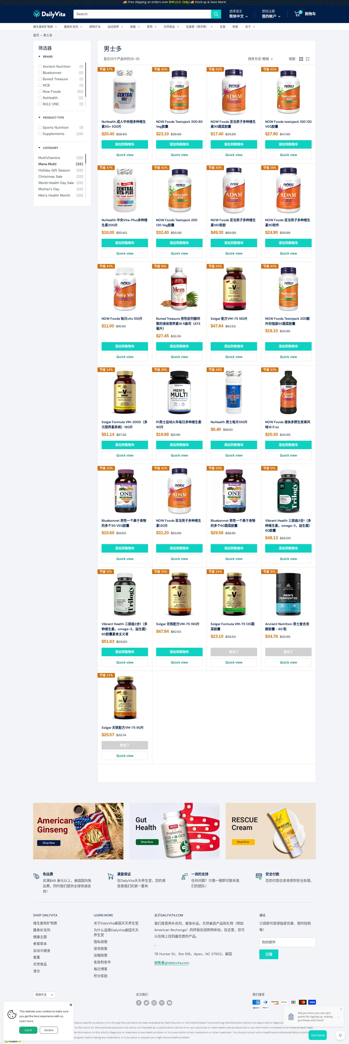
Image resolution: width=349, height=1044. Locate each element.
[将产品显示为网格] (301, 59)
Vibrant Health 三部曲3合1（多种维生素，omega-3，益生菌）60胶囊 (288, 525)
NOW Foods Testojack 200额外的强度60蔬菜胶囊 (287, 321)
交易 (222, 26)
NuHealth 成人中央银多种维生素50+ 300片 (124, 124)
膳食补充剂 (71, 26)
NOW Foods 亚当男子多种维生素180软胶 (233, 222)
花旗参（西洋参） (197, 26)
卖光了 (234, 652)
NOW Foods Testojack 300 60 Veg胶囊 (179, 124)
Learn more (26, 1021)
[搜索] (216, 14)
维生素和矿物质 (43, 26)
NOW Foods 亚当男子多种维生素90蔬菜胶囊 (233, 124)
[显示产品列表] (308, 59)
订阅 (268, 954)
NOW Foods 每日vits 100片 (122, 318)
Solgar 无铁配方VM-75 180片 (178, 624)
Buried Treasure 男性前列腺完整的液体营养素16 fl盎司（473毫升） (178, 323)
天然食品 (169, 26)
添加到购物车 (125, 144)
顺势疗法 (95, 26)
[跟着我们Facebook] (139, 1003)
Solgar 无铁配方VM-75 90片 (123, 727)
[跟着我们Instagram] (154, 1003)
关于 (248, 26)
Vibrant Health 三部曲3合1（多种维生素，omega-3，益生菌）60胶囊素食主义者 (124, 629)
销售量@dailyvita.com (171, 963)
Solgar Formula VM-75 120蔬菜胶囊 (232, 626)
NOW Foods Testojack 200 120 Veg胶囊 (176, 222)
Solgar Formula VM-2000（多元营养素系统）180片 (124, 424)
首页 (36, 35)
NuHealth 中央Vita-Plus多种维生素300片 (124, 222)
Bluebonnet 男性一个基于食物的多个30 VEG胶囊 (124, 523)
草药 (149, 26)
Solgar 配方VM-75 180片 (229, 318)
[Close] (71, 1004)
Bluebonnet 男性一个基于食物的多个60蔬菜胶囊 (233, 523)
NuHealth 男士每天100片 (229, 422)
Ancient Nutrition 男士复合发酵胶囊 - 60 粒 (287, 626)
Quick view (125, 155)
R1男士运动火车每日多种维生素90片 (178, 424)
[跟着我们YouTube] (169, 1003)
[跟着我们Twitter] (146, 1003)
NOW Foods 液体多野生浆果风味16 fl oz (287, 424)
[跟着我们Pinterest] (162, 1003)
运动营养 (113, 26)
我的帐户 (269, 16)
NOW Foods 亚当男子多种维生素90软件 (287, 222)
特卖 (235, 26)
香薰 (133, 26)
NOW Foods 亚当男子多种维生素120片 (178, 523)
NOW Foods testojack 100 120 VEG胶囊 (288, 124)
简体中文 (41, 995)
